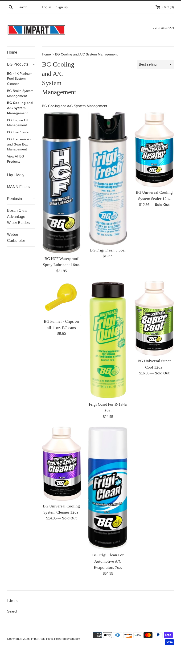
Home (12, 52)
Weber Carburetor (16, 237)
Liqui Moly (21, 175)
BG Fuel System (19, 132)
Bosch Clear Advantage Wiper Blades (18, 216)
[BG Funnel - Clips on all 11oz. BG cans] (61, 298)
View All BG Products (15, 159)
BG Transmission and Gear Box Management (20, 144)
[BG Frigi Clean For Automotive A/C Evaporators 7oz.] (108, 488)
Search (12, 611)
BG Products (20, 64)
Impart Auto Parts (42, 638)
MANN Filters (21, 187)
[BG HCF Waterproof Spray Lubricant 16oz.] (61, 182)
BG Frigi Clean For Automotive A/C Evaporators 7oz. (108, 561)
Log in (46, 7)
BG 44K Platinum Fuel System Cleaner (20, 79)
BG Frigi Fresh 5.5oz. (108, 250)
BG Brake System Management (20, 93)
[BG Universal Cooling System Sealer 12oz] (154, 149)
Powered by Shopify (67, 638)
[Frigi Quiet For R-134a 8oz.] (108, 340)
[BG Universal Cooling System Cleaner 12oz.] (61, 464)
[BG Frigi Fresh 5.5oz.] (108, 178)
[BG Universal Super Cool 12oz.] (154, 318)
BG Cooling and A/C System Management (20, 108)
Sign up (62, 7)
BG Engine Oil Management (17, 122)
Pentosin (21, 199)
